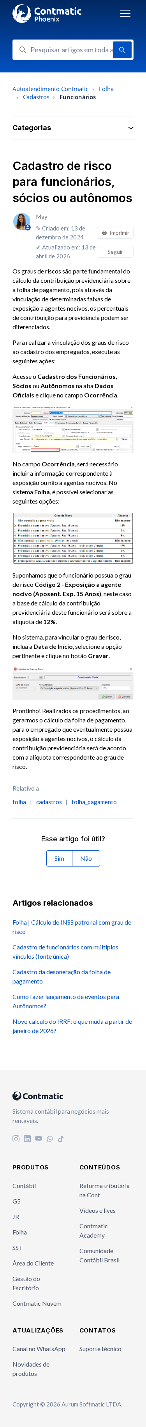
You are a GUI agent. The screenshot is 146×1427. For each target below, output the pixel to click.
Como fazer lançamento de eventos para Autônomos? (65, 1001)
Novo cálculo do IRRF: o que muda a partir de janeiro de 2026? (72, 1026)
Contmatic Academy (93, 1230)
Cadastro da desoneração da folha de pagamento (61, 976)
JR (15, 1216)
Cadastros (36, 97)
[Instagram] (15, 1139)
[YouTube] (38, 1139)
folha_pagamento (94, 801)
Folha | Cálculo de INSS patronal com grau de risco (71, 926)
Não (86, 858)
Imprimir (119, 232)
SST (17, 1247)
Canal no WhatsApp (38, 1348)
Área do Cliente (33, 1263)
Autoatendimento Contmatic (50, 89)
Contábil (24, 1185)
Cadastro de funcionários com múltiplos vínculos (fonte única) (65, 951)
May (41, 216)
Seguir (115, 251)
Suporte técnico (100, 1348)
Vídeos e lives (97, 1210)
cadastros (49, 801)
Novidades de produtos (30, 1368)
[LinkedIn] (27, 1139)
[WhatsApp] (49, 1139)
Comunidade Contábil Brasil (99, 1255)
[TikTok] (61, 1139)
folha (19, 801)
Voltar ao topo (107, 1405)
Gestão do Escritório (26, 1283)
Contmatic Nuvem (37, 1303)
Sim (59, 858)
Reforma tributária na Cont (104, 1190)
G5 (16, 1201)
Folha (106, 89)
